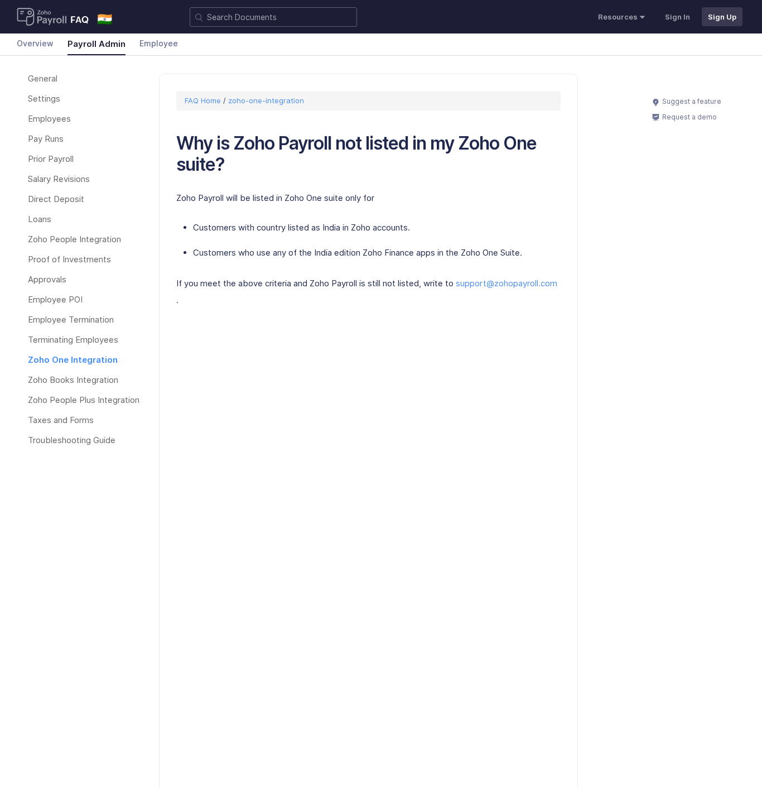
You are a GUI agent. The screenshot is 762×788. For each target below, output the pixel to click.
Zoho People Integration (74, 239)
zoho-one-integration (266, 100)
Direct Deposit (56, 199)
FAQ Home (204, 100)
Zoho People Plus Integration (83, 400)
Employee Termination (71, 319)
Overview (35, 43)
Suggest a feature (691, 101)
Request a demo (689, 117)
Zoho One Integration (73, 359)
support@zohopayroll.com (506, 283)
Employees (49, 118)
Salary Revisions (59, 179)
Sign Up (722, 16)
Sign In (677, 16)
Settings (44, 98)
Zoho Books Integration (73, 379)
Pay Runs (46, 138)
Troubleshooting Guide (71, 440)
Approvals (47, 279)
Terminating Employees (73, 339)
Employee (158, 43)
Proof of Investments (69, 259)
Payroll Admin (96, 44)
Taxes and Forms (61, 420)
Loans (39, 219)
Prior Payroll (51, 158)
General (42, 78)
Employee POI (55, 299)
